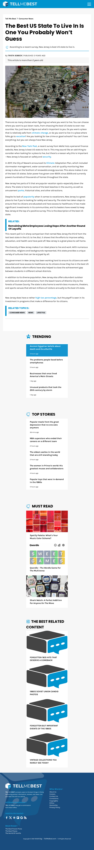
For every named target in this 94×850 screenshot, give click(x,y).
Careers (52, 794)
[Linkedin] (14, 817)
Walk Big (38, 839)
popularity (29, 196)
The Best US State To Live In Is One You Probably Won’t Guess (44, 32)
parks (21, 190)
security (47, 157)
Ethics (51, 803)
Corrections (53, 798)
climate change (40, 133)
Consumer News (17, 312)
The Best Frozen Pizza (13, 829)
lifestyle (41, 312)
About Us (52, 792)
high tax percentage (46, 297)
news (30, 312)
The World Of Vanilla (13, 833)
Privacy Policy (54, 807)
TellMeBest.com (50, 839)
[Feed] (25, 817)
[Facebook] (6, 817)
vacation (20, 136)
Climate (50, 163)
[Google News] (21, 817)
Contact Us (53, 796)
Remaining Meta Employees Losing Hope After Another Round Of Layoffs (46, 227)
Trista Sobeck (15, 55)
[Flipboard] (18, 817)
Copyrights (53, 801)
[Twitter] (10, 817)
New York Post (29, 146)
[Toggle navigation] (89, 4)
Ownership (53, 805)
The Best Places (11, 831)
